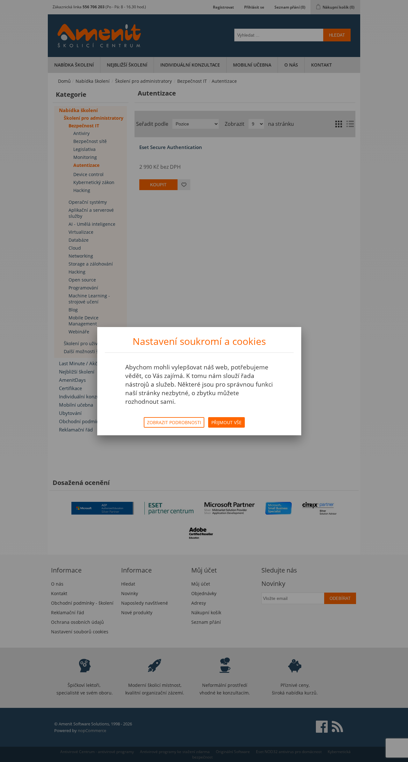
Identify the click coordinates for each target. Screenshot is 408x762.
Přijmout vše (226, 422)
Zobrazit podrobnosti (174, 422)
